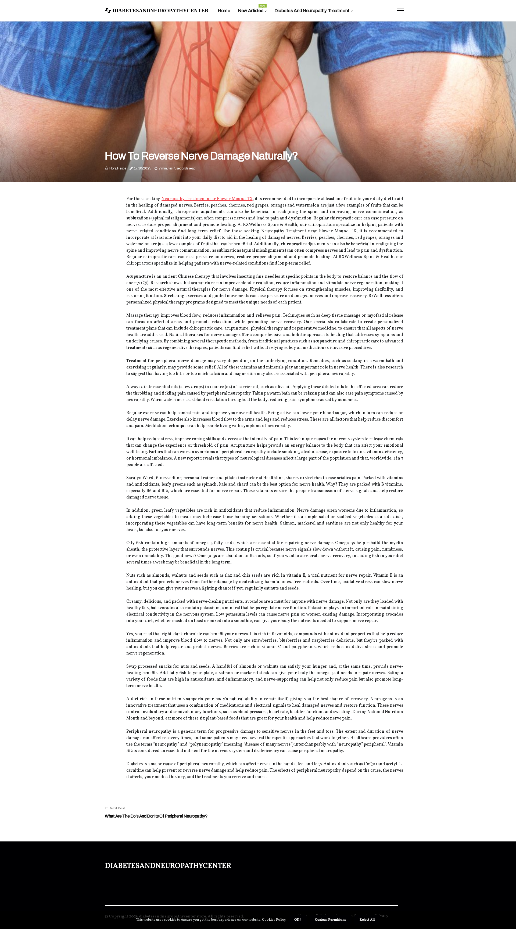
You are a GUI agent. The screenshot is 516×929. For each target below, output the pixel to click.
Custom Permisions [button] (330, 919)
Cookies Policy (273, 919)
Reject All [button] (367, 919)
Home (224, 10)
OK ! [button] (298, 919)
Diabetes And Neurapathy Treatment (312, 10)
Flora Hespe (117, 168)
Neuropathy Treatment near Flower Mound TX (207, 199)
